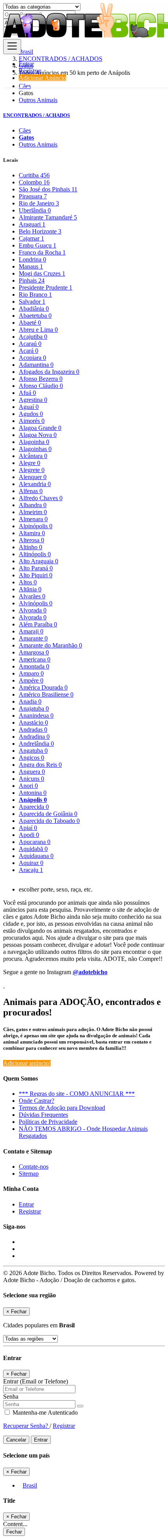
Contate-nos (33, 1166)
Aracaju (31, 870)
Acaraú (30, 343)
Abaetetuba (35, 315)
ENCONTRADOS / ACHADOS (36, 115)
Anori (28, 785)
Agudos (31, 413)
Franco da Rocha (42, 252)
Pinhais (32, 280)
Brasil (30, 1485)
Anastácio (33, 722)
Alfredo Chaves (41, 498)
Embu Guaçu (37, 245)
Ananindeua (36, 715)
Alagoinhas (35, 449)
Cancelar (16, 1440)
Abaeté (30, 322)
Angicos (31, 757)
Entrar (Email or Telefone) (35, 1381)
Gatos (26, 137)
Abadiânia (34, 308)
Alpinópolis (35, 526)
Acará (28, 350)
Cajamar (31, 238)
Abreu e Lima (38, 329)
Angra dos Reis (40, 764)
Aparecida (34, 806)
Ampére (31, 680)
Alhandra (32, 505)
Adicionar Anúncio (42, 77)
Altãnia (30, 589)
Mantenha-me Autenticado (44, 1412)
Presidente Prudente (45, 287)
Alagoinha (34, 442)
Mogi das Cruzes (42, 273)
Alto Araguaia (38, 561)
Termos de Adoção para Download (62, 1107)
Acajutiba (33, 336)
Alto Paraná (36, 568)
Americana (34, 659)
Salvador (32, 301)
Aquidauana (36, 856)
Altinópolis (35, 554)
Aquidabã (33, 849)
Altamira (32, 533)
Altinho (30, 547)
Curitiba (34, 175)
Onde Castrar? (36, 1100)
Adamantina (36, 364)
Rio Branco (35, 294)
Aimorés (32, 420)
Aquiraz (31, 863)
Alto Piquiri (35, 575)
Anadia (30, 701)
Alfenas (31, 491)
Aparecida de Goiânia (48, 813)
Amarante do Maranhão (50, 645)
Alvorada (32, 610)
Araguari (32, 224)
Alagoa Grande (40, 428)
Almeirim (33, 512)
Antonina (32, 792)
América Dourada (43, 687)
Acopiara (32, 357)
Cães (25, 130)
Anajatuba (34, 708)
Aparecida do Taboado (49, 820)
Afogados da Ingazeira (49, 371)
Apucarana (34, 841)
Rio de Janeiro (39, 203)
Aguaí (29, 406)
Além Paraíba (38, 624)
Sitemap (29, 1173)
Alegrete (32, 470)
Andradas (33, 729)
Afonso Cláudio (41, 385)
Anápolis (33, 799)
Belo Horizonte (40, 231)
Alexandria (35, 484)
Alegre (29, 463)
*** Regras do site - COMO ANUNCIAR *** (77, 1093)
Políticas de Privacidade (48, 1121)
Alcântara (33, 456)
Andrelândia (36, 743)
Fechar (14, 1532)
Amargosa (34, 652)
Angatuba (33, 750)
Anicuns (31, 778)
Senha (10, 1396)
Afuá (27, 392)
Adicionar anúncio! (27, 1063)
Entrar (26, 63)
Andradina (34, 736)
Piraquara (33, 196)
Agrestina (33, 399)
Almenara (33, 519)
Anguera (32, 771)
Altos (28, 582)
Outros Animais (38, 100)
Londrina (32, 259)
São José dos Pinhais (48, 189)
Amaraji (31, 631)
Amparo (31, 673)
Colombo (34, 182)
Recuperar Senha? (26, 1425)
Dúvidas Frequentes (43, 1114)
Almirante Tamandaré (48, 217)
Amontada (34, 666)
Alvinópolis (35, 603)
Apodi (29, 834)
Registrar (30, 70)
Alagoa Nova (38, 435)
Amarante (33, 638)
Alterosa (31, 540)
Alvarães (32, 596)
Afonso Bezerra (41, 378)
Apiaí (28, 827)
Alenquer (32, 477)
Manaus (31, 266)
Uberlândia (35, 210)
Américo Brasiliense (46, 694)
